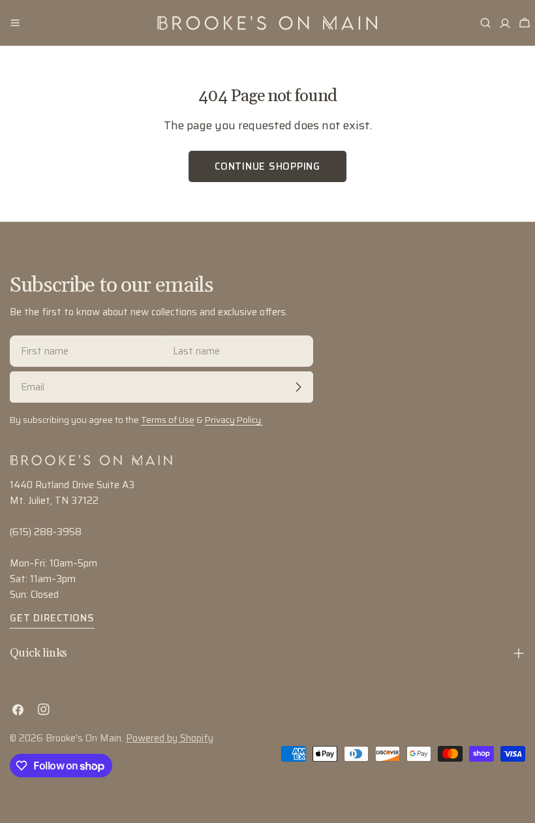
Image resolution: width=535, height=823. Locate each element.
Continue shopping (267, 166)
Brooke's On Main (83, 738)
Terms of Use (167, 420)
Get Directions (52, 618)
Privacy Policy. (234, 420)
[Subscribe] (298, 387)
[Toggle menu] (15, 23)
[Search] (485, 23)
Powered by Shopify (169, 738)
